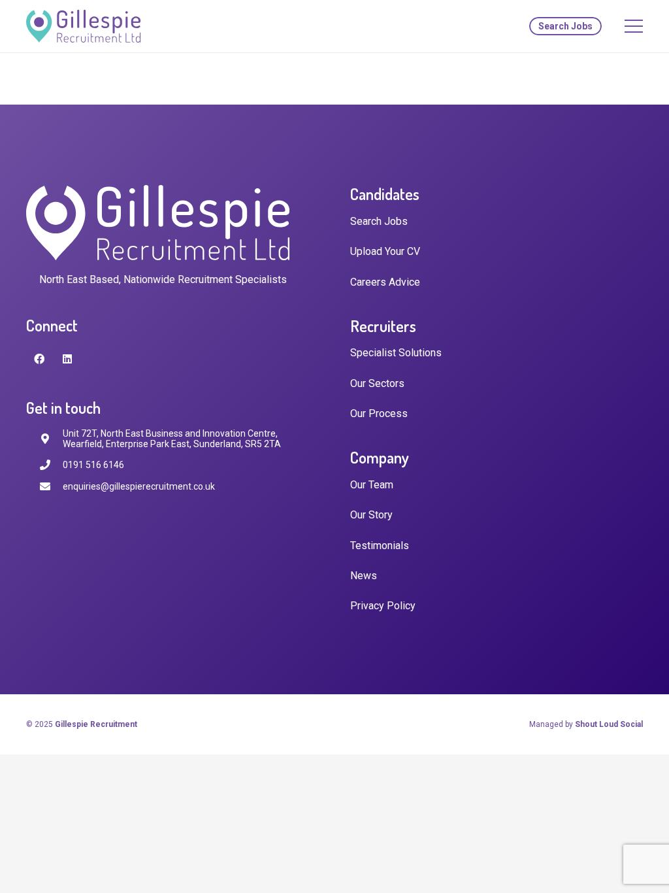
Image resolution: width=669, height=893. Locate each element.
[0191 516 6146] (51, 465)
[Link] (83, 26)
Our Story (371, 515)
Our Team (371, 485)
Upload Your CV (385, 251)
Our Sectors (377, 383)
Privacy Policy (383, 605)
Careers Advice (385, 282)
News (363, 575)
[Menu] (633, 26)
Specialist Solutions (396, 352)
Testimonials (379, 545)
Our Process (379, 413)
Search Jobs (379, 221)
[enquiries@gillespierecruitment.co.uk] (51, 486)
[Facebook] (39, 359)
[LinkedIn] (67, 359)
